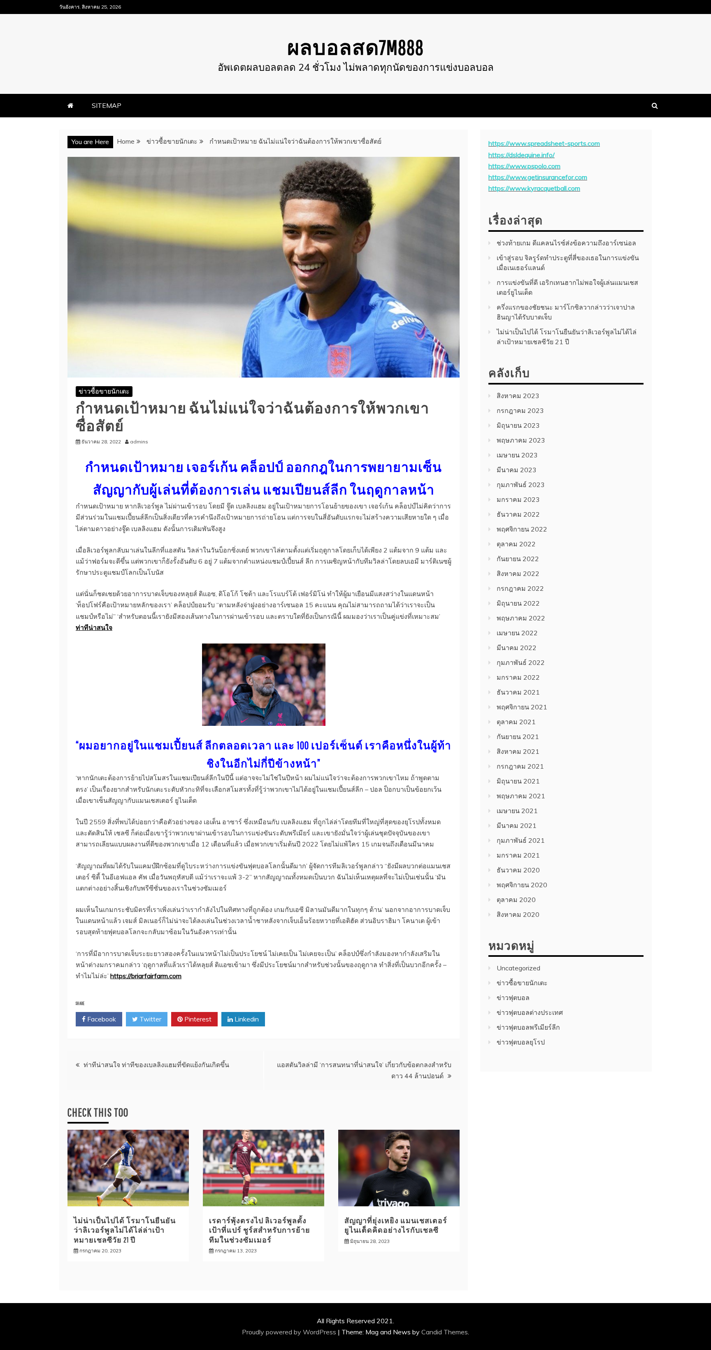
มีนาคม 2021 (517, 825)
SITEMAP (106, 105)
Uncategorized (518, 968)
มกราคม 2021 (518, 855)
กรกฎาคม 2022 (520, 588)
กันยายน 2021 (518, 736)
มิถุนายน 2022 (518, 603)
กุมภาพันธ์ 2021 (521, 840)
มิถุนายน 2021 (518, 781)
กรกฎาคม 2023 (520, 410)
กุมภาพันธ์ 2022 (521, 662)
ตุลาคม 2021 (516, 722)
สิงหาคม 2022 (518, 573)
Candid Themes (444, 1332)
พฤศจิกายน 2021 (522, 707)
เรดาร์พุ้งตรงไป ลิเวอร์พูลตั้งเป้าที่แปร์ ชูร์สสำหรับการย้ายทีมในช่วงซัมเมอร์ (259, 1230)
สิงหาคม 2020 (518, 914)
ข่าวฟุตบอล (513, 997)
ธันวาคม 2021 (518, 692)
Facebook (101, 1019)
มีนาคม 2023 (517, 470)
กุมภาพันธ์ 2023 (521, 484)
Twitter (149, 1019)
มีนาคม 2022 (517, 648)
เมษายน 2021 (517, 811)
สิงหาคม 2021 (518, 751)
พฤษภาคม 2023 (521, 440)
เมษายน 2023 (517, 455)
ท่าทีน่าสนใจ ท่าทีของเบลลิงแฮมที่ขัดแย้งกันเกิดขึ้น (156, 1065)
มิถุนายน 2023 (518, 425)
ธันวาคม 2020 (518, 870)
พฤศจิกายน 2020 (522, 885)
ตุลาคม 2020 (516, 899)
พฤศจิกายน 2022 (522, 529)
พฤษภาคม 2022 (521, 618)
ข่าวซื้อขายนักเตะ (104, 391)
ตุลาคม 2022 (516, 544)
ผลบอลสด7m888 (355, 47)
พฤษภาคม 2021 (521, 796)
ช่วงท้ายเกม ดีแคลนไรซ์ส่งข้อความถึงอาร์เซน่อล (566, 243)
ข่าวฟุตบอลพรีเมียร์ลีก (528, 1027)
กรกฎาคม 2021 (520, 766)
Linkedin (246, 1019)
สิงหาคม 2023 (518, 396)
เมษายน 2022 (517, 633)
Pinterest (197, 1019)
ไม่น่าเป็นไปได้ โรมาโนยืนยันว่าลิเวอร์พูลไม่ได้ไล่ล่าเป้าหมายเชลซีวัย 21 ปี (125, 1230)
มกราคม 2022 (518, 677)
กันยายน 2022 (518, 559)
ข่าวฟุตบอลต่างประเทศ (530, 1012)
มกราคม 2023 (518, 499)
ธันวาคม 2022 (518, 514)
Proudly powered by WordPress (290, 1332)
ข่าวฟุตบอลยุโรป (521, 1042)
